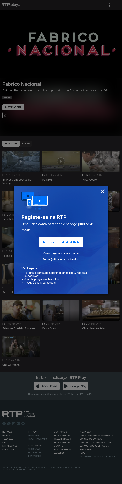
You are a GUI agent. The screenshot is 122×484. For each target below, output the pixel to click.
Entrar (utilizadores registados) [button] (61, 259)
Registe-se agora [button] (61, 242)
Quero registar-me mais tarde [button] (61, 253)
